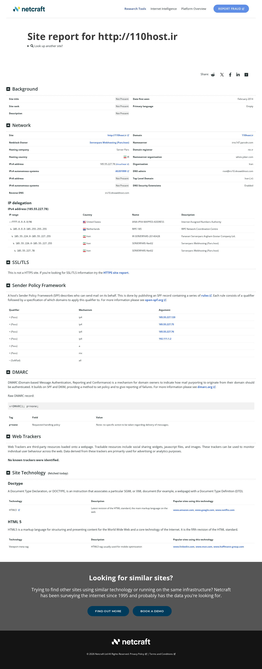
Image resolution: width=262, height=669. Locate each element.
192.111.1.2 (165, 338)
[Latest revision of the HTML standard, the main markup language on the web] (18, 510)
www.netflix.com (225, 510)
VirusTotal (121, 164)
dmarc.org (205, 387)
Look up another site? (48, 46)
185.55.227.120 (167, 317)
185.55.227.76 (166, 331)
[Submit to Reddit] (213, 74)
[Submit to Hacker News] (246, 74)
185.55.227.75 (166, 324)
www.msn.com (204, 546)
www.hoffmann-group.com (228, 546)
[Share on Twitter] (222, 74)
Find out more (108, 611)
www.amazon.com (183, 510)
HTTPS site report (116, 273)
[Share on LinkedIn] (238, 74)
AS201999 (120, 171)
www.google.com (204, 510)
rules (204, 295)
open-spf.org (154, 300)
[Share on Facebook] (230, 74)
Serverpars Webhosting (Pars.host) (109, 142)
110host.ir (247, 135)
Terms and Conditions (161, 654)
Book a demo (152, 611)
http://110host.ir (117, 135)
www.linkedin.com (183, 546)
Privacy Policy (137, 654)
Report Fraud (229, 9)
